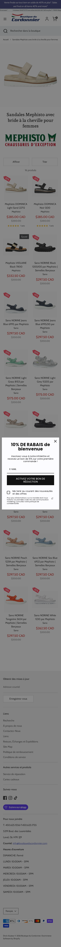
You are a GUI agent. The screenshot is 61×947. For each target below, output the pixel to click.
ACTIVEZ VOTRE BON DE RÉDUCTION (30, 480)
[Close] (55, 441)
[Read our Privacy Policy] (52, 498)
